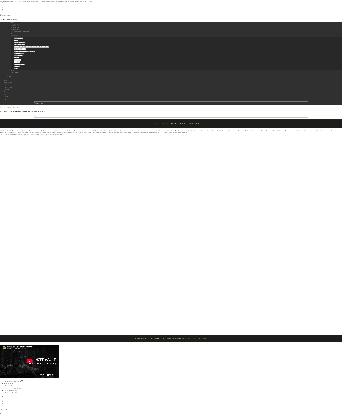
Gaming (17, 62)
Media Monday (19, 44)
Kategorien (15, 36)
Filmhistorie (15, 29)
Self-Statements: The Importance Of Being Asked (31, 47)
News (13, 33)
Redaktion (14, 73)
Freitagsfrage (19, 53)
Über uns (14, 70)
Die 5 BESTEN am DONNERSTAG (24, 51)
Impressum (8, 386)
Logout (6, 96)
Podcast (17, 66)
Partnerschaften (10, 392)
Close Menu (3, 409)
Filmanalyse (18, 55)
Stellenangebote (10, 390)
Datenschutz (9, 383)
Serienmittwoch (20, 49)
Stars (16, 40)
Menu (9, 76)
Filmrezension (16, 27)
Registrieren (7, 99)
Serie (16, 68)
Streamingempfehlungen (20, 31)
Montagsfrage (19, 42)
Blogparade (18, 38)
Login (5, 94)
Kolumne (17, 60)
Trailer (16, 57)
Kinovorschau (19, 64)
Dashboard (15, 25)
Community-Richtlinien (12, 388)
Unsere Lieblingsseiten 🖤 (13, 381)
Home (13, 23)
